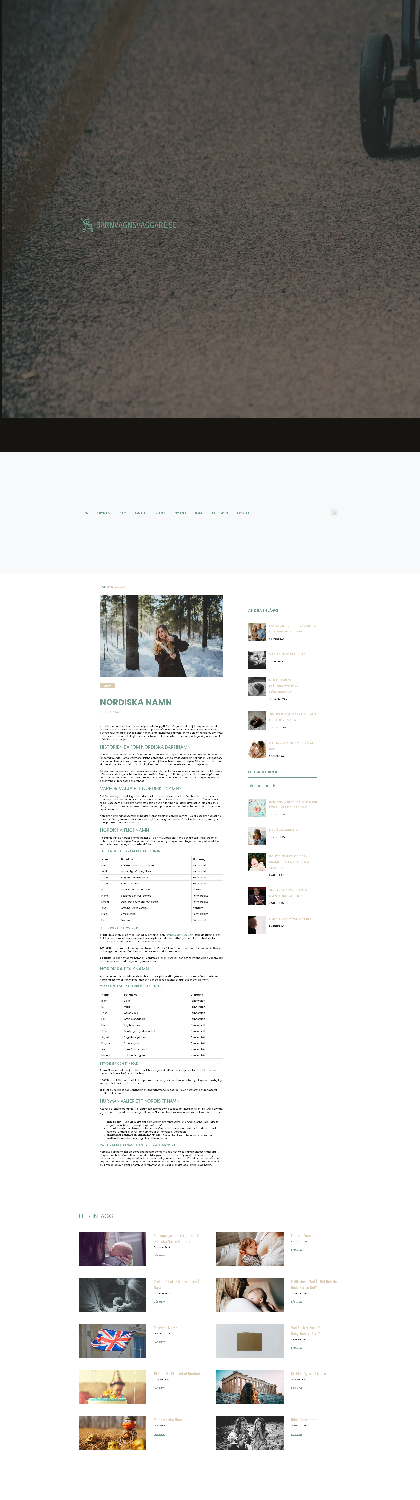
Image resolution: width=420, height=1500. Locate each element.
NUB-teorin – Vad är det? (290, 918)
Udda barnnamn (303, 1419)
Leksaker (180, 513)
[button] (334, 512)
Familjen (141, 513)
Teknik (199, 513)
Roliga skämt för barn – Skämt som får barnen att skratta (291, 862)
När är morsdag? (284, 830)
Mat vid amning (303, 1235)
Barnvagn (104, 513)
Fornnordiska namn (169, 1419)
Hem (85, 513)
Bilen (123, 513)
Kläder (160, 513)
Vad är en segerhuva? (287, 654)
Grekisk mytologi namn (308, 1373)
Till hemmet (220, 513)
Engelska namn (165, 1327)
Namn (107, 686)
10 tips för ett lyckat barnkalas (178, 1373)
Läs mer (159, 1255)
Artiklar (243, 513)
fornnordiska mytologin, (179, 935)
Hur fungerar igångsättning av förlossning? (284, 686)
